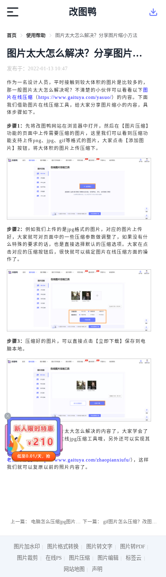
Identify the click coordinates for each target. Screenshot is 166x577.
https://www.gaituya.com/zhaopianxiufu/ (84, 459)
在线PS (54, 558)
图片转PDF (132, 546)
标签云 (133, 558)
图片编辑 (108, 558)
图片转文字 (99, 546)
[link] (12, 35)
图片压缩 (79, 558)
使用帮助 (36, 35)
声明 (97, 569)
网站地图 (74, 569)
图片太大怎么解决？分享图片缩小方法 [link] (96, 35)
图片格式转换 (63, 546)
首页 (12, 35)
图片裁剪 (27, 558)
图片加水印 (27, 546)
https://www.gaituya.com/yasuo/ (75, 97)
